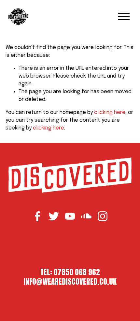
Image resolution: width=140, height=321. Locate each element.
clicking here (109, 112)
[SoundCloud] (86, 216)
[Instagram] (102, 216)
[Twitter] (54, 216)
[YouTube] (70, 216)
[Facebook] (37, 216)
